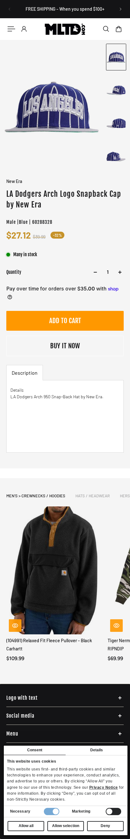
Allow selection (65, 826)
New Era (14, 181)
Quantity (13, 272)
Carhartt (14, 648)
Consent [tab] (35, 750)
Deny (105, 826)
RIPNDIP (116, 648)
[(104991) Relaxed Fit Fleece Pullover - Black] (54, 570)
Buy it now (65, 346)
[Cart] (118, 29)
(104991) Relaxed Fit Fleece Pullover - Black (49, 640)
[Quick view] (15, 625)
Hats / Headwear (92, 495)
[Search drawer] (106, 29)
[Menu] (11, 29)
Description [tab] (25, 373)
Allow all (26, 826)
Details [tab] (96, 750)
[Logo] (65, 29)
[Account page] (24, 29)
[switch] (113, 811)
